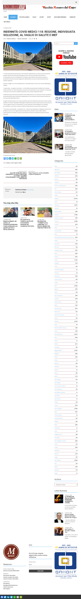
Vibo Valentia (58, 460)
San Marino (57, 395)
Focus (56, 266)
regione (16, 162)
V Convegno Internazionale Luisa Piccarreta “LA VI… (71, 147)
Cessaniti (57, 208)
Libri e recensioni (58, 295)
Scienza (56, 402)
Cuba (56, 227)
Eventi (56, 260)
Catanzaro (57, 205)
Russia (56, 373)
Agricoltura (57, 169)
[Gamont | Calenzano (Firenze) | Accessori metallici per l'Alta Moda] (66, 87)
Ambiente (57, 176)
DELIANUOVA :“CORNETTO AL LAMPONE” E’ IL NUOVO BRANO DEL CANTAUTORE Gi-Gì (43, 224)
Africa (56, 166)
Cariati (56, 201)
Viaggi (56, 457)
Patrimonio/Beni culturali (60, 327)
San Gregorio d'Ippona (60, 392)
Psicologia (57, 347)
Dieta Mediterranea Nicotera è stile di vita (64, 237)
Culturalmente (58, 231)
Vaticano (57, 453)
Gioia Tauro (57, 276)
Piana (56, 331)
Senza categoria (58, 408)
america (56, 179)
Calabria (12, 17)
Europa (56, 256)
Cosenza (56, 214)
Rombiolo (57, 366)
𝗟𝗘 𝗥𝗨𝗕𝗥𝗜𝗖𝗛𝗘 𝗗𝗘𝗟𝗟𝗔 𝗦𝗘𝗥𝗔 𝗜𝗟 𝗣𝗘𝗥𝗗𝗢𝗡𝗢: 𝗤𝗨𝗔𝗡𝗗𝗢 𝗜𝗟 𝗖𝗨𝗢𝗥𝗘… (70, 499)
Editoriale (7, 21)
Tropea (56, 447)
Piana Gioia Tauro (59, 334)
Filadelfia (57, 263)
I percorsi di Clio (58, 279)
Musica (56, 318)
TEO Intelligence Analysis (60, 441)
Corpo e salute (58, 211)
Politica (56, 344)
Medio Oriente (58, 302)
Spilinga (56, 421)
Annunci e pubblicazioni (60, 185)
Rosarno (56, 369)
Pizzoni (56, 340)
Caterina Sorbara (11, 38)
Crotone (56, 224)
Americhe (57, 182)
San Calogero (58, 379)
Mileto (56, 305)
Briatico (56, 195)
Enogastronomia (58, 250)
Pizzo (56, 337)
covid (12, 162)
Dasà (56, 234)
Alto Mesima (57, 172)
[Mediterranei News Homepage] (11, 552)
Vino (56, 463)
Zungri (56, 473)
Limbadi (56, 298)
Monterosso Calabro (59, 315)
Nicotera (57, 321)
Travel (56, 444)
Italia (34, 17)
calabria (8, 162)
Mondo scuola (58, 308)
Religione (57, 353)
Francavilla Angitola (59, 269)
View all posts (30, 189)
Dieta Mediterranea (60, 17)
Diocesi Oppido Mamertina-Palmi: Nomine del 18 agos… (71, 516)
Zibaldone (57, 470)
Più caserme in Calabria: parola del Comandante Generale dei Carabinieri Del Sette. (27, 223)
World (56, 466)
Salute (56, 376)
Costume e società (59, 218)
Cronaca (56, 221)
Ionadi (56, 282)
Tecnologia (57, 437)
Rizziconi (57, 363)
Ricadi (56, 357)
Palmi (56, 324)
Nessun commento (22, 38)
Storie (56, 431)
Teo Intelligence (24, 17)
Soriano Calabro (58, 415)
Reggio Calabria (58, 350)
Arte (55, 189)
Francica (56, 273)
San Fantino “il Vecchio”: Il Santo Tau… (70, 530)
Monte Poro (57, 311)
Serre (56, 411)
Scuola (56, 405)
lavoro (56, 292)
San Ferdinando (58, 389)
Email (30, 564)
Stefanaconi (57, 428)
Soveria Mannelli (58, 418)
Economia (57, 243)
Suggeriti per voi (58, 434)
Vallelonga (57, 450)
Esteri (41, 17)
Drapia (56, 240)
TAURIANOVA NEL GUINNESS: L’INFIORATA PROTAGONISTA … (70, 117)
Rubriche (72, 17)
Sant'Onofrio (58, 399)
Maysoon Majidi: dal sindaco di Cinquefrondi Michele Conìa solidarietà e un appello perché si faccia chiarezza (10, 225)
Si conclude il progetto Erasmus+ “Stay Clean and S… (70, 133)
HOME (5, 17)
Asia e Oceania (58, 192)
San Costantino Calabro (60, 386)
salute (20, 162)
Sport (49, 17)
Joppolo (56, 289)
